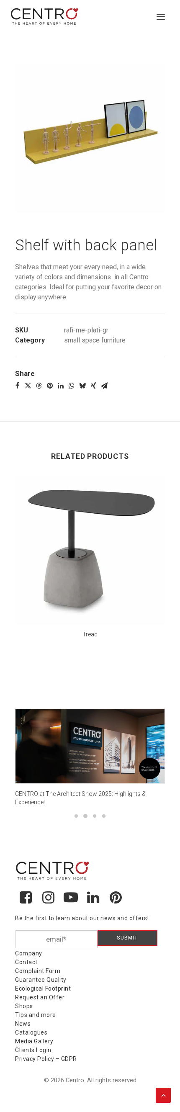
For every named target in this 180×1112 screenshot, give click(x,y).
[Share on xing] (93, 386)
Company (28, 953)
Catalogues (31, 1032)
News (23, 1023)
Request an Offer (39, 997)
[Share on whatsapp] (72, 386)
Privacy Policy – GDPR (46, 1058)
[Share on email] (104, 386)
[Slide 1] (76, 816)
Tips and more (35, 1015)
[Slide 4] (103, 816)
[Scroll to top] (163, 1094)
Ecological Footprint (43, 988)
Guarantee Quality (41, 979)
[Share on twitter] (28, 386)
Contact (26, 962)
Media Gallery (34, 1041)
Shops (24, 1006)
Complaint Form (37, 971)
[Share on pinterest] (50, 386)
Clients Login (33, 1050)
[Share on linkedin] (61, 386)
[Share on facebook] (17, 386)
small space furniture (95, 340)
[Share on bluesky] (82, 386)
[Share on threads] (39, 386)
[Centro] (45, 16)
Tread (90, 634)
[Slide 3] (94, 816)
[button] (160, 16)
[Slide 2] (85, 816)
